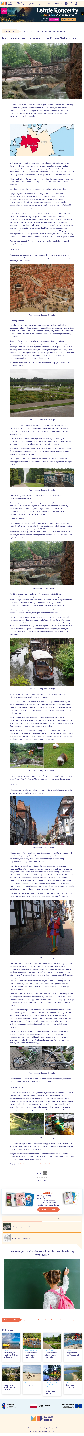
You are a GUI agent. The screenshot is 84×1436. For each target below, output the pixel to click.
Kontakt (50, 3)
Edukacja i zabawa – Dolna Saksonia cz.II (35, 1164)
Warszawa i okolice (31, 1350)
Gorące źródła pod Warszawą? (72, 1354)
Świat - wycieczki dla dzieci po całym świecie (52, 1384)
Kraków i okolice (71, 1382)
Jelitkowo (29, 1385)
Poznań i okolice (50, 1350)
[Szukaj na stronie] (22, 3)
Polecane (22, 1219)
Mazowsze (69, 1350)
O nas (23, 1428)
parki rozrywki (30, 1320)
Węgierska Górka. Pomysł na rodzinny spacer (10, 1388)
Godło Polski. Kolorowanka (21, 1238)
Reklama (58, 3)
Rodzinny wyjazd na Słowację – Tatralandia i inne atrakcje (52, 1392)
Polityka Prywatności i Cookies (50, 1428)
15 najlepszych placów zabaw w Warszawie (32, 1355)
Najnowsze (61, 1219)
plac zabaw (44, 1320)
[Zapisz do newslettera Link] (76, 3)
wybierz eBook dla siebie (48, 1209)
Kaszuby (7, 1350)
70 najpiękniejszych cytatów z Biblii (24, 1227)
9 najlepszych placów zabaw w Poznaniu (52, 1355)
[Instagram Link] (66, 3)
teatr (62, 1320)
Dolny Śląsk (8, 1382)
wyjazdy (70, 1320)
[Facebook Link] (71, 3)
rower (54, 1320)
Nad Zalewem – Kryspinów (72, 1386)
